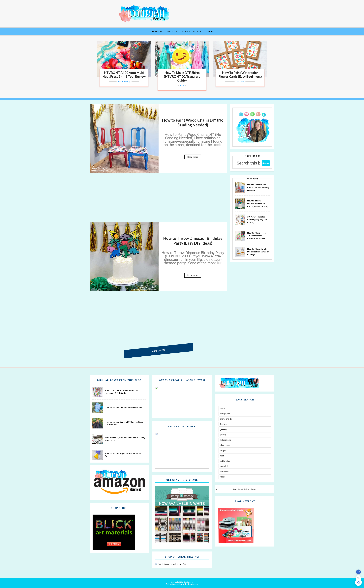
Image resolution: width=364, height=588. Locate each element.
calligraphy (225, 414)
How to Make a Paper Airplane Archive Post (123, 454)
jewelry (223, 435)
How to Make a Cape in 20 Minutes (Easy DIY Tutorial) (124, 423)
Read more (192, 157)
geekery (223, 429)
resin (222, 456)
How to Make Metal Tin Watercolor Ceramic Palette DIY (257, 236)
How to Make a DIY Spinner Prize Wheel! (124, 407)
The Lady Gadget (191, 584)
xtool (222, 477)
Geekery (185, 31)
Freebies (209, 31)
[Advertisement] (158, 200)
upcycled (224, 466)
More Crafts (158, 350)
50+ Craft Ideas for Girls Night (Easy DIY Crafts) (257, 219)
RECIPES (197, 31)
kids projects (225, 440)
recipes (223, 450)
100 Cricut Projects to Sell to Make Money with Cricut (125, 439)
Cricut (222, 408)
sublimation (225, 461)
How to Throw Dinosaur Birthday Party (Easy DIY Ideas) (192, 240)
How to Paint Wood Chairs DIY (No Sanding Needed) (193, 122)
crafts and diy (124, 82)
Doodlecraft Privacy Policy (244, 489)
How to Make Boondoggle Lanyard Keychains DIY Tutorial (121, 391)
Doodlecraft (188, 582)
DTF (182, 85)
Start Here (157, 31)
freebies (223, 424)
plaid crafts (225, 445)
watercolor (225, 471)
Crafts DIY (171, 31)
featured (240, 82)
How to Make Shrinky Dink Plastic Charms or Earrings (258, 252)
